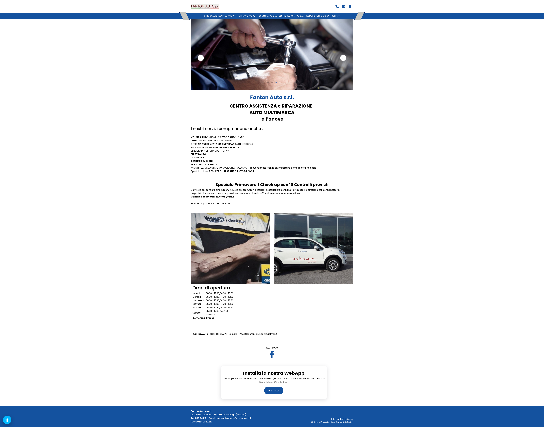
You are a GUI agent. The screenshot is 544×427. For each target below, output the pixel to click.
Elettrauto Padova (246, 16)
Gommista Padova (268, 16)
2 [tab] (272, 82)
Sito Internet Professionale (322, 422)
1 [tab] (267, 82)
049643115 (201, 418)
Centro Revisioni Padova (291, 16)
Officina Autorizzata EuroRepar (219, 16)
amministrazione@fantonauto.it (233, 418)
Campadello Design (344, 422)
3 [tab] (276, 82)
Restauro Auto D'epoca (317, 16)
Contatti (335, 16)
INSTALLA (274, 390)
